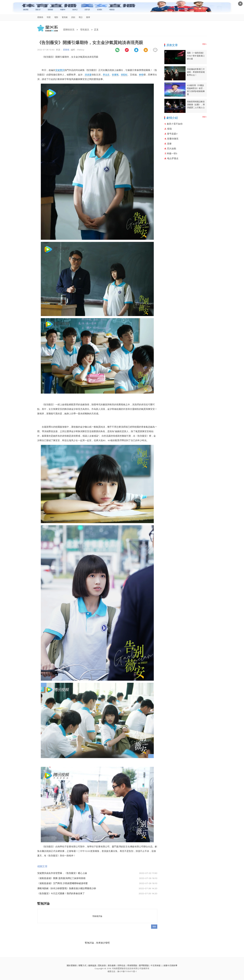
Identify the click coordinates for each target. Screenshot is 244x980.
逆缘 (168, 143)
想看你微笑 (171, 138)
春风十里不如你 (173, 123)
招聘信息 (121, 965)
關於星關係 (72, 965)
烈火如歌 (170, 148)
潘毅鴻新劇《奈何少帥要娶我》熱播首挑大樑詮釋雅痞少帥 (66, 888)
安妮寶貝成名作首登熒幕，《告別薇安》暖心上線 (62, 873)
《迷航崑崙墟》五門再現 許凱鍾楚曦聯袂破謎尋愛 (62, 883)
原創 (73, 17)
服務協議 (92, 965)
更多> (204, 44)
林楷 (141, 74)
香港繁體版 (132, 965)
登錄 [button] (154, 927)
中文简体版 (156, 965)
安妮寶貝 (59, 70)
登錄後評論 (97, 916)
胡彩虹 (124, 74)
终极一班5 (170, 153)
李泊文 (106, 74)
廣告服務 (112, 965)
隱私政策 (102, 965)
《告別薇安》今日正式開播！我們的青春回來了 (61, 893)
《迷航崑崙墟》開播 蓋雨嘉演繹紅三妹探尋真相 (61, 878)
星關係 (40, 17)
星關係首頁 (68, 29)
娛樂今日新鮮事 (170, 965)
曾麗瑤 (115, 74)
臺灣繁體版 (144, 965)
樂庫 (88, 17)
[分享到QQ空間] (146, 50)
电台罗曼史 (171, 158)
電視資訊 (84, 29)
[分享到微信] (117, 50)
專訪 (81, 17)
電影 (56, 17)
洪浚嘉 (88, 74)
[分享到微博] (127, 50)
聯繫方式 (82, 965)
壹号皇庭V (170, 133)
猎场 (168, 128)
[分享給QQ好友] (136, 50)
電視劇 (65, 17)
